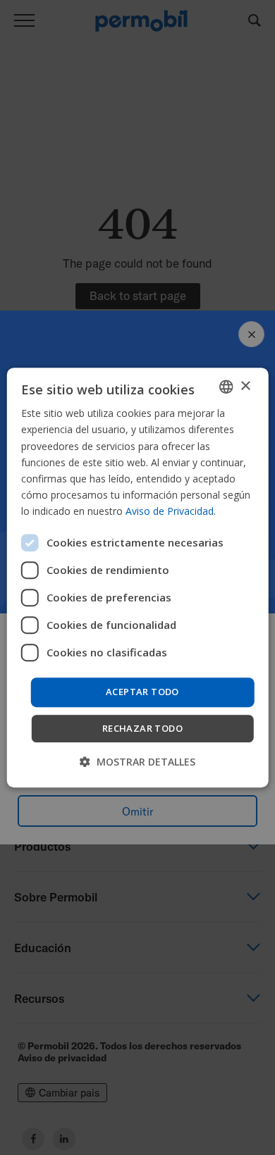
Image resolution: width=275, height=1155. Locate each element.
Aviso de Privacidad (170, 511)
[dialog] (138, 577)
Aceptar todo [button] (142, 691)
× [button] (245, 386)
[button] (137, 762)
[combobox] (226, 387)
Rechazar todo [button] (142, 728)
